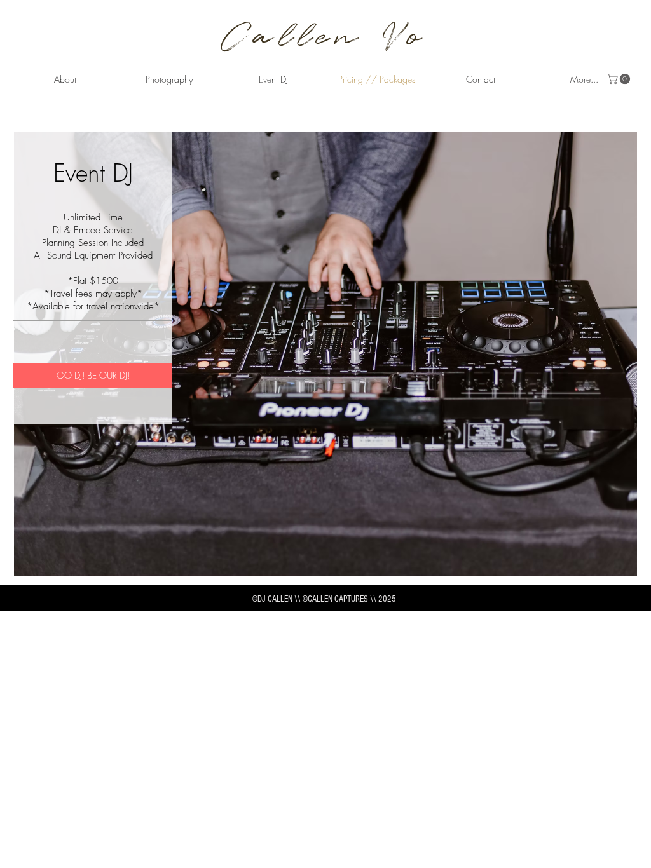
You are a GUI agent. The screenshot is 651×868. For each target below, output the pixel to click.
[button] (169, 79)
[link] (620, 79)
